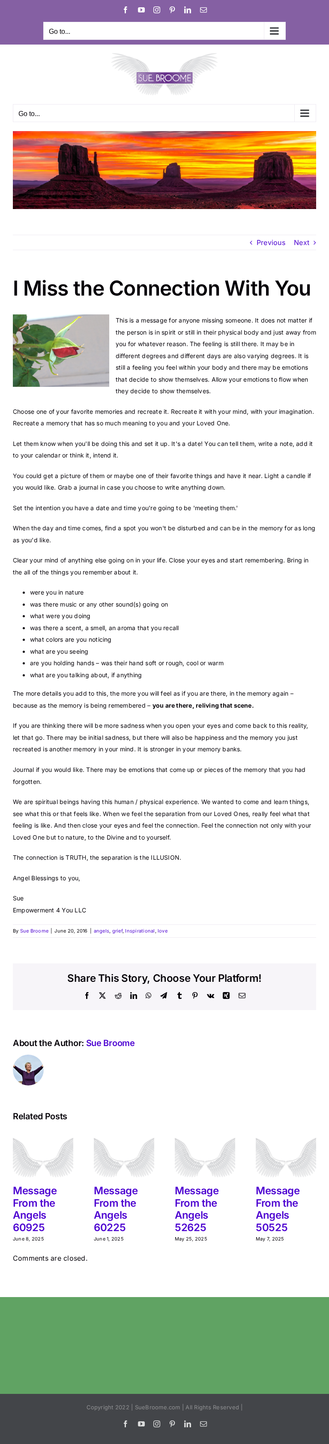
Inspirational (140, 931)
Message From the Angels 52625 (196, 1209)
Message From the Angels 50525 (277, 1209)
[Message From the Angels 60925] (43, 1135)
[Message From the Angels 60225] (124, 1135)
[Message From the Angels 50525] (286, 1135)
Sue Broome (34, 931)
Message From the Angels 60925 (35, 1209)
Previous (271, 242)
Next (301, 242)
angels (101, 931)
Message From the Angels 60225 (116, 1209)
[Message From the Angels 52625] (205, 1135)
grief (117, 931)
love (162, 931)
